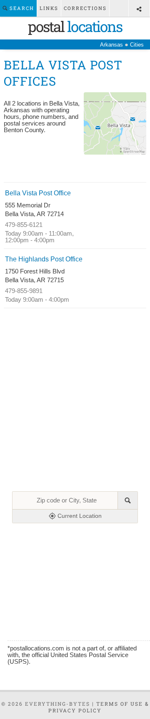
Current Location (79, 515)
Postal (75, 26)
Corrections (85, 8)
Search (21, 8)
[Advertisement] (75, 169)
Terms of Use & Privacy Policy (98, 707)
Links (49, 8)
